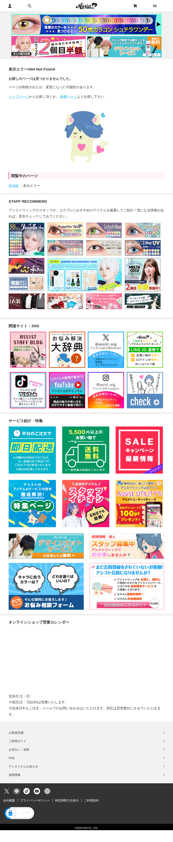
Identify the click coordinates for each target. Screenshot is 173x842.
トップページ (19, 96)
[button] (19, 813)
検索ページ (68, 96)
